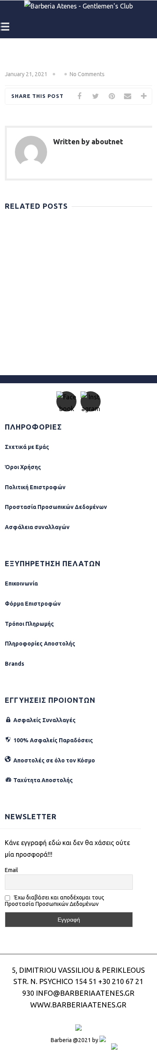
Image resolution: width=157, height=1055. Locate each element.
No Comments (87, 74)
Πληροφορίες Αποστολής (40, 643)
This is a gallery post (43, 224)
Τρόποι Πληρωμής (29, 624)
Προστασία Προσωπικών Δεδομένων (56, 507)
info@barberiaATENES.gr (85, 993)
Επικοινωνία (21, 583)
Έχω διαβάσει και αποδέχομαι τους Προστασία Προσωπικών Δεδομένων (54, 900)
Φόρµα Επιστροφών (33, 603)
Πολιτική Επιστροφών (35, 487)
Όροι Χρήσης (23, 467)
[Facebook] (66, 401)
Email (11, 870)
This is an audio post (43, 246)
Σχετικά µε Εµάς (27, 447)
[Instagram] (91, 401)
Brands (14, 663)
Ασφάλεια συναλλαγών (37, 527)
